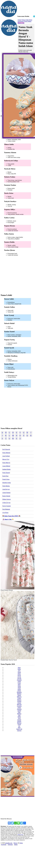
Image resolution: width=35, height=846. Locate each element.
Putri (19, 712)
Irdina (19, 716)
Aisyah (19, 678)
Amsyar (19, 730)
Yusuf (19, 672)
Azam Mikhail (6, 466)
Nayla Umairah (6, 506)
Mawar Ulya (5, 459)
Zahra (19, 689)
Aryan (19, 677)
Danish (19, 721)
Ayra (19, 718)
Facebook (3, 844)
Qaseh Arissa (5, 479)
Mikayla (19, 696)
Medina (19, 693)
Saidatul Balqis (6, 469)
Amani (19, 710)
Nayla (19, 675)
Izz (19, 726)
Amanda (19, 680)
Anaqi (19, 724)
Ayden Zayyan (6, 502)
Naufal (19, 720)
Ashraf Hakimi (6, 492)
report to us (20, 834)
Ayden (19, 698)
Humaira (19, 692)
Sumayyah (19, 729)
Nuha (19, 686)
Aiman (19, 703)
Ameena (19, 709)
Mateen (19, 700)
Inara (19, 684)
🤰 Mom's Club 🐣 (8, 519)
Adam (19, 681)
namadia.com (8, 843)
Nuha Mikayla (6, 462)
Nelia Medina (6, 486)
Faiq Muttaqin (6, 509)
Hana (19, 673)
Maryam (19, 704)
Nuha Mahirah (6, 452)
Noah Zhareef (6, 472)
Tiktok (16, 844)
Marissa (19, 723)
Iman (19, 667)
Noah (19, 687)
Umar (19, 683)
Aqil (19, 715)
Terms (21, 843)
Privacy (16, 843)
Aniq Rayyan (6, 489)
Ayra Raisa (5, 512)
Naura (19, 690)
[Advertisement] (17, 33)
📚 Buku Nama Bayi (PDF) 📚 (11, 516)
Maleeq (19, 713)
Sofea (19, 669)
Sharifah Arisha (6, 482)
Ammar (19, 701)
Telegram (10, 844)
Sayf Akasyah (6, 449)
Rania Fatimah (6, 496)
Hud (19, 727)
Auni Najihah (6, 456)
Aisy (19, 670)
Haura (19, 695)
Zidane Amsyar (6, 499)
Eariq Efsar (5, 476)
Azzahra (19, 706)
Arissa (19, 707)
